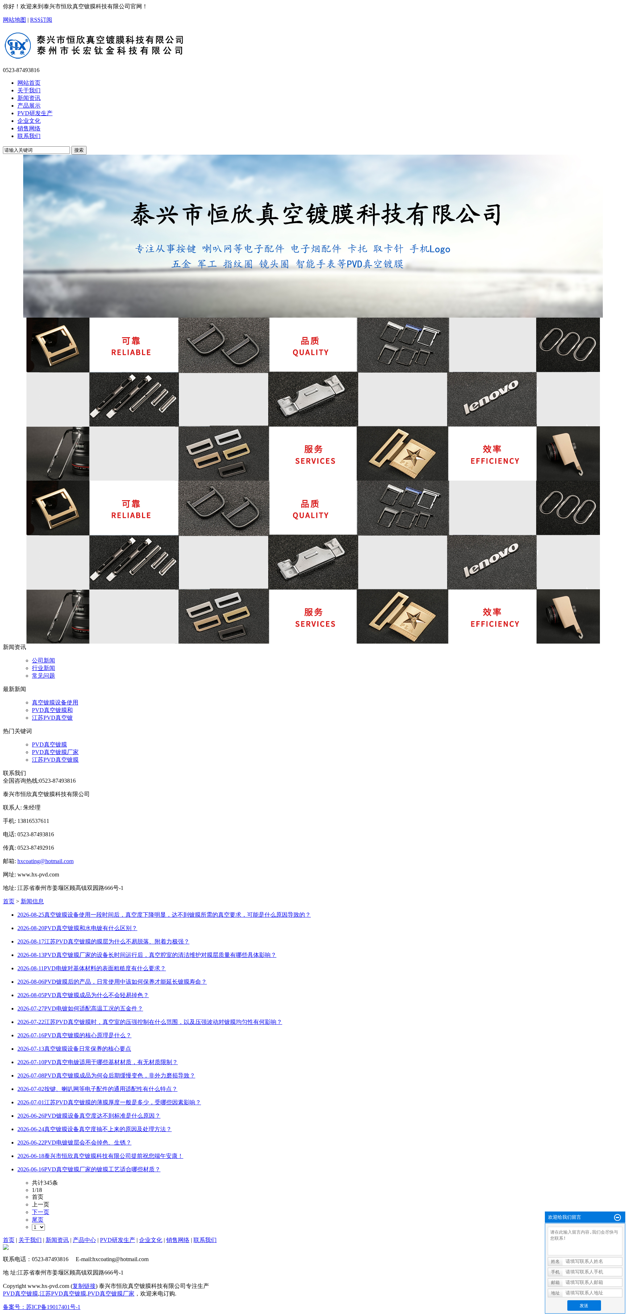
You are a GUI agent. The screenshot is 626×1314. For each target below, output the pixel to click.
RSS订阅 (41, 20)
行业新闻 (43, 668)
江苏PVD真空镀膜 (55, 760)
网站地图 (14, 20)
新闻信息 (32, 901)
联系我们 (205, 1240)
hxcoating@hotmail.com (45, 861)
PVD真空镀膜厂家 (55, 752)
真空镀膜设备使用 (55, 702)
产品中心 (84, 1240)
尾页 (37, 1220)
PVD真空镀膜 (49, 744)
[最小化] (617, 1217)
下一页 (40, 1212)
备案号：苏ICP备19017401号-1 (41, 1307)
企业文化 (150, 1240)
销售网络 (177, 1240)
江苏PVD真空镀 (52, 718)
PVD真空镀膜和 (52, 710)
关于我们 (30, 1240)
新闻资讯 (57, 1240)
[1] (313, 236)
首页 (8, 901)
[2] (313, 399)
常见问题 (43, 676)
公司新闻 (43, 660)
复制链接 (84, 1286)
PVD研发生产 (117, 1240)
